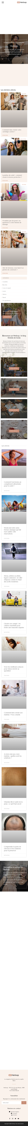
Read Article (14, 368)
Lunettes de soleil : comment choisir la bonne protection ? (12, 176)
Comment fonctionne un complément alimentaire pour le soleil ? (12, 484)
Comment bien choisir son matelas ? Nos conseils (13, 714)
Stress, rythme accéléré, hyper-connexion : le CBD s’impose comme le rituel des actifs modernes (13, 579)
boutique (22, 352)
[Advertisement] (14, 19)
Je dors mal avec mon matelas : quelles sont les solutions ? (12, 756)
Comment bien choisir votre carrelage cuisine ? (11, 131)
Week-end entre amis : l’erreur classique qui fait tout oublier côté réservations (12, 531)
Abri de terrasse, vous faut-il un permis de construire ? (13, 269)
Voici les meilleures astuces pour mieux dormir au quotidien (13, 669)
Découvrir (7, 316)
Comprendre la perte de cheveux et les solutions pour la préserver (12, 848)
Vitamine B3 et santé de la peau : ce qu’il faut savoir (13, 803)
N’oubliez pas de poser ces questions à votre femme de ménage (11, 222)
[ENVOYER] (23, 1102)
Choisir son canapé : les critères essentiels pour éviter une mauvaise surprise (14, 625)
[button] (2, 2)
